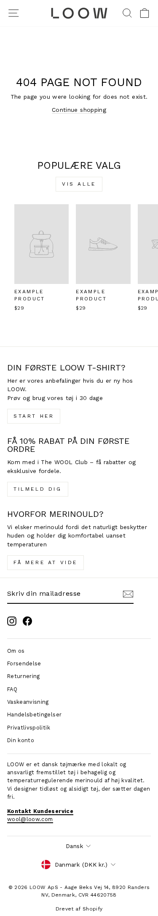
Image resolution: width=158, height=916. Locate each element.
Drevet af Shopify (79, 909)
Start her (33, 416)
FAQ (12, 689)
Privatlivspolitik (28, 727)
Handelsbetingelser (34, 714)
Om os (16, 651)
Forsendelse (24, 663)
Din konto (20, 740)
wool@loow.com (30, 819)
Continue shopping (79, 109)
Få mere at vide (45, 562)
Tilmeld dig (37, 489)
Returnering (23, 676)
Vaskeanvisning (28, 702)
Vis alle (79, 184)
